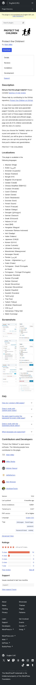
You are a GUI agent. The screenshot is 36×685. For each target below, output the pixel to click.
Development (9, 73)
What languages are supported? (13, 432)
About (4, 602)
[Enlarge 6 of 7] (31, 371)
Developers (6, 626)
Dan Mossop (11, 482)
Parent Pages (29, 522)
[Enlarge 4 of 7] (31, 326)
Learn (4, 619)
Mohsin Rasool (11, 468)
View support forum (9, 589)
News (4, 605)
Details (6, 58)
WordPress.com (9, 636)
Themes (22, 605)
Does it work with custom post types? (9, 409)
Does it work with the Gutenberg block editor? (11, 425)
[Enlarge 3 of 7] (15, 366)
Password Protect (21, 530)
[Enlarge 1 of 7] (15, 326)
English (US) (30, 517)
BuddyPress (7, 647)
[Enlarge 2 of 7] (15, 342)
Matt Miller (8, 45)
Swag (22, 629)
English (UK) (11, 655)
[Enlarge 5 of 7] (31, 346)
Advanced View (8, 536)
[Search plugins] (23, 23)
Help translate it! (18, 16)
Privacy (5, 612)
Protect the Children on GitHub (21, 100)
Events (21, 622)
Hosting (5, 609)
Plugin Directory (7, 9)
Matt (5, 639)
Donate (22, 626)
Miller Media (10, 462)
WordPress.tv (8, 629)
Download (6, 50)
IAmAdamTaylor (12, 489)
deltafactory (10, 475)
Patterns (22, 612)
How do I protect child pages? (13, 403)
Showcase (23, 602)
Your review (6, 570)
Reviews (7, 63)
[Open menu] (33, 3)
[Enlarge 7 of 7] (31, 387)
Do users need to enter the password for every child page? (13, 417)
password (30, 526)
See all (31, 570)
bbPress (6, 643)
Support (7, 78)
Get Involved (24, 619)
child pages (20, 522)
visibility (30, 530)
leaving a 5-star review (17, 93)
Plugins (21, 609)
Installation (8, 68)
